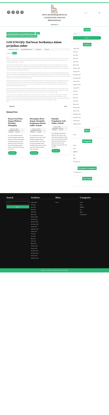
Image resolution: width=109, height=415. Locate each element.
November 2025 (77, 78)
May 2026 (75, 58)
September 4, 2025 (13, 49)
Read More (12, 153)
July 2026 (75, 51)
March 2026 (76, 65)
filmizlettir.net (54, 24)
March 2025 (76, 104)
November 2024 (77, 117)
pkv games (88, 182)
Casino (74, 145)
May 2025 (75, 97)
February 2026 (76, 68)
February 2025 (76, 107)
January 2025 (76, 110)
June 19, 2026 (57, 126)
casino (75, 182)
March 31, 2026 (14, 129)
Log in (74, 134)
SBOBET (75, 151)
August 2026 (76, 48)
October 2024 (76, 120)
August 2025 (76, 87)
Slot (74, 155)
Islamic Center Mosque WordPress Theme (51, 270)
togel (75, 183)
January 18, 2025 (36, 129)
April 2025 (75, 101)
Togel (74, 158)
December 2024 (77, 114)
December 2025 (77, 74)
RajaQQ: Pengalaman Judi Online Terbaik (58, 121)
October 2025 (76, 81)
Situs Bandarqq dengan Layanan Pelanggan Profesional (54, 17)
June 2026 (75, 55)
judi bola (82, 182)
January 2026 (76, 71)
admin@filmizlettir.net (26, 49)
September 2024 (77, 124)
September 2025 (77, 84)
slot (95, 182)
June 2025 (75, 94)
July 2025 (75, 91)
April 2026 (75, 61)
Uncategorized (76, 161)
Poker (37, 33)
